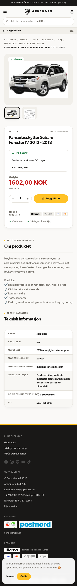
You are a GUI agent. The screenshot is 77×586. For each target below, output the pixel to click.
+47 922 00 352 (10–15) (53, 3)
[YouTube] (23, 462)
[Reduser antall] (13, 198)
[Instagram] (12, 462)
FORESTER (47, 40)
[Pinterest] (17, 462)
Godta (23, 576)
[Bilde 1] (12, 113)
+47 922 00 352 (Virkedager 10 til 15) (24, 495)
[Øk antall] (27, 198)
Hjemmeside (10, 506)
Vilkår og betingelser (15, 454)
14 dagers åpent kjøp (15, 448)
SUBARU (24, 40)
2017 (35, 40)
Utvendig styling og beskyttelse (24, 44)
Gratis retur (10, 442)
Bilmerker (10, 40)
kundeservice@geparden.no (19, 489)
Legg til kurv (53, 198)
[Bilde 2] (30, 113)
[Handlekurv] (72, 12)
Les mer (10, 576)
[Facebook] (6, 462)
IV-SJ (59, 40)
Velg (72, 31)
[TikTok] (29, 462)
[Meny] (5, 11)
